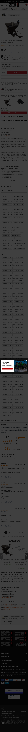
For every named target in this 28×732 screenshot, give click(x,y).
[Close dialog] (26, 360)
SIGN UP (7, 368)
